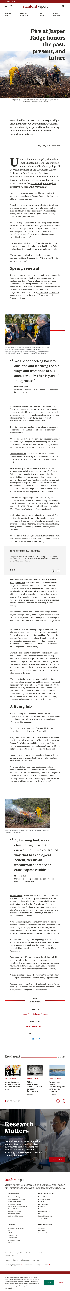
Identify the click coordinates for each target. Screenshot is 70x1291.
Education (41, 1209)
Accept (49, 1283)
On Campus (43, 15)
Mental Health (42, 1231)
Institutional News (14, 1214)
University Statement (14, 1202)
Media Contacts (25, 1260)
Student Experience (56, 15)
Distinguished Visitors (14, 1211)
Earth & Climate (31, 1026)
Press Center (36, 1260)
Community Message (14, 1204)
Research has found (18, 453)
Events (10, 1243)
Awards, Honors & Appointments (18, 1207)
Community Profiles (16, 1253)
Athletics (11, 1233)
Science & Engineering (45, 1216)
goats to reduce (41, 471)
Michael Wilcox (16, 895)
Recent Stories (9, 1256)
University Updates (40, 1253)
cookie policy (9, 1288)
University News (7, 15)
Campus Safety (12, 1238)
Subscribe (15, 1260)
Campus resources (13, 1235)
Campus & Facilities (14, 1209)
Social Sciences (43, 1218)
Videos (7, 1253)
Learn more (57, 1159)
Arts (9, 1231)
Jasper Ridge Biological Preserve (35, 1014)
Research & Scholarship (24, 15)
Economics (41, 1207)
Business (41, 1202)
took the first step (30, 474)
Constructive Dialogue (15, 1197)
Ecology (42, 1026)
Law (39, 1214)
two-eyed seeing (36, 281)
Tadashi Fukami (45, 283)
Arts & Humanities (44, 1199)
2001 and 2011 (16, 471)
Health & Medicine (44, 1211)
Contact (7, 1260)
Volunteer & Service (44, 1233)
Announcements (53, 1253)
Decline (60, 1283)
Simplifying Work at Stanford (17, 1199)
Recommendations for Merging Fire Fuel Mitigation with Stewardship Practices (33, 590)
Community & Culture (14, 1240)
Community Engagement (16, 1228)
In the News (28, 1253)
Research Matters (43, 1197)
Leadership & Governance (16, 1216)
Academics (41, 1228)
